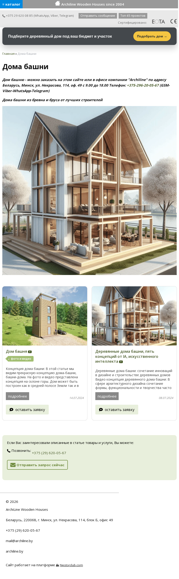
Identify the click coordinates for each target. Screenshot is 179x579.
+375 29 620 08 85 (19, 15)
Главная (8, 54)
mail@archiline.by (19, 540)
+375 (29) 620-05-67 (49, 452)
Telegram (66, 15)
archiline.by (14, 551)
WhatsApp (41, 15)
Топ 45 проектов (132, 15)
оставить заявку (30, 409)
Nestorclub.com (71, 565)
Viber (54, 15)
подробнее (17, 396)
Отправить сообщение (97, 15)
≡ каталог (11, 4)
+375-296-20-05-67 (143, 85)
